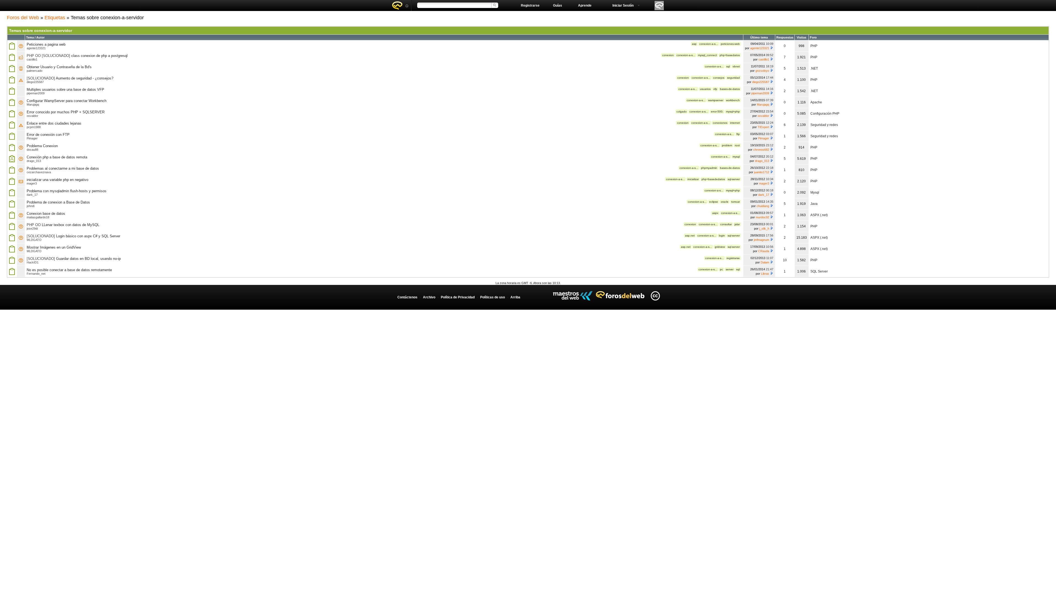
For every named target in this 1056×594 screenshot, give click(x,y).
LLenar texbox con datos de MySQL (70, 225)
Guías (557, 5)
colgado (681, 111)
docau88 (32, 149)
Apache (816, 102)
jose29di (32, 228)
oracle (724, 201)
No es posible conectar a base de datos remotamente (69, 270)
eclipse (713, 201)
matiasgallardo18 (38, 217)
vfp (715, 88)
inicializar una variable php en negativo (57, 180)
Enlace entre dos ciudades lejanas (54, 123)
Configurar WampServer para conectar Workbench (66, 101)
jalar (737, 224)
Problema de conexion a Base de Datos (58, 202)
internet (735, 122)
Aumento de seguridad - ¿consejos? (84, 78)
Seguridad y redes (824, 125)
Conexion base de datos (46, 213)
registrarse (733, 258)
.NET (814, 68)
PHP (813, 46)
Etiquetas (55, 17)
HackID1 (32, 262)
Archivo (429, 297)
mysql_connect (707, 55)
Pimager (32, 138)
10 (785, 260)
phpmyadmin (709, 167)
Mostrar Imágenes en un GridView (54, 247)
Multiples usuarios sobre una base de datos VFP (65, 89)
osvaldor (32, 115)
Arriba (515, 297)
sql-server (734, 179)
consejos (718, 77)
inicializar (693, 179)
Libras (765, 273)
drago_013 (34, 161)
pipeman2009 (36, 93)
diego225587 (35, 82)
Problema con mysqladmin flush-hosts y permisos (66, 191)
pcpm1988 (34, 127)
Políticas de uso (492, 297)
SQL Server (819, 271)
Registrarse (530, 5)
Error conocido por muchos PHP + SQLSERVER (66, 112)
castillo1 (32, 59)
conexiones (720, 122)
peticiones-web (730, 43)
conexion (668, 55)
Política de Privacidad (458, 297)
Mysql (814, 192)
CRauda (763, 251)
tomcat (735, 201)
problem (727, 145)
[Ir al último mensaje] (771, 47)
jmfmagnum (761, 239)
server (729, 269)
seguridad (733, 77)
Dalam (765, 262)
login (722, 235)
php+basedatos (730, 55)
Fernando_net (36, 273)
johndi (30, 206)
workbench (733, 100)
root (737, 145)
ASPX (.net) (819, 215)
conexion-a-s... (708, 43)
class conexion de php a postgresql (99, 56)
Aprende (585, 5)
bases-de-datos (730, 88)
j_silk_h (764, 228)
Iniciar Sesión (623, 5)
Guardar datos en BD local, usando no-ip (88, 259)
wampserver (715, 100)
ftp (738, 134)
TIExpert (763, 127)
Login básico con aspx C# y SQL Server (88, 236)
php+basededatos (713, 179)
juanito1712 (761, 172)
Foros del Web (23, 17)
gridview (720, 246)
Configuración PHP (824, 114)
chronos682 (761, 149)
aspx (715, 213)
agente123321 (36, 48)
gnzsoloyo (762, 70)
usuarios (705, 88)
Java (814, 204)
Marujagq (33, 104)
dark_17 (32, 194)
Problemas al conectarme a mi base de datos (63, 168)
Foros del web (400, 5)
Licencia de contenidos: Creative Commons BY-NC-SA (655, 296)
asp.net (690, 235)
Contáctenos (407, 297)
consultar (726, 224)
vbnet (736, 66)
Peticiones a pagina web (46, 44)
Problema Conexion (42, 146)
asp (694, 43)
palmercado (34, 70)
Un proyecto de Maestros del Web (573, 296)
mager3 (32, 183)
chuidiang (763, 206)
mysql (736, 156)
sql (728, 66)
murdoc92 (762, 217)
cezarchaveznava (39, 172)
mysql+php (733, 111)
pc (721, 269)
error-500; (717, 111)
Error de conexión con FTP (48, 135)
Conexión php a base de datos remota (57, 157)
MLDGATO (34, 239)
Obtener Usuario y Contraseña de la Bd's (59, 67)
